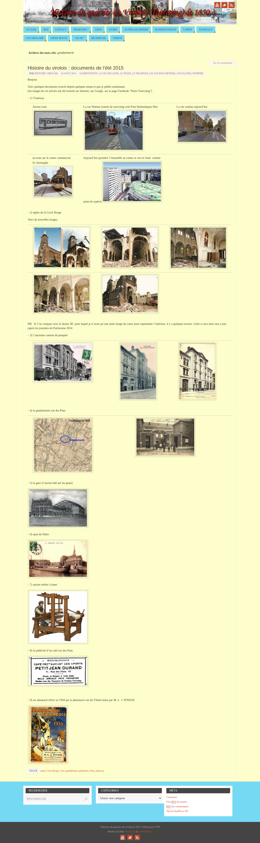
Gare (62, 770)
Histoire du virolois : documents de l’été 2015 (76, 68)
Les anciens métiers (162, 73)
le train (125, 73)
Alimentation (88, 73)
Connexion (171, 797)
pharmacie (84, 770)
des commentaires (177, 806)
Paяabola (130, 831)
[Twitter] (224, 5)
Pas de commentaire (222, 62)
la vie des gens (109, 73)
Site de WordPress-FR (177, 811)
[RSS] (232, 5)
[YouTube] (217, 5)
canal (42, 770)
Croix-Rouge (52, 770)
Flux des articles (176, 801)
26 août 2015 (68, 73)
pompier (198, 73)
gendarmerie (72, 770)
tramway (100, 770)
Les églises (184, 73)
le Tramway (140, 73)
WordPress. (146, 831)
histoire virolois (46, 73)
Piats (92, 770)
